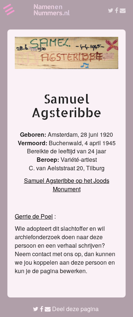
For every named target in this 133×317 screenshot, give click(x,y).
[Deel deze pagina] (117, 10)
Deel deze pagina (75, 308)
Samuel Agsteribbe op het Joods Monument (66, 184)
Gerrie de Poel (34, 216)
